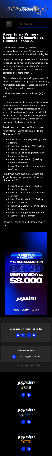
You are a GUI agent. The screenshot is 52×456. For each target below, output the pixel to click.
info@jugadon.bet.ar (29, 356)
